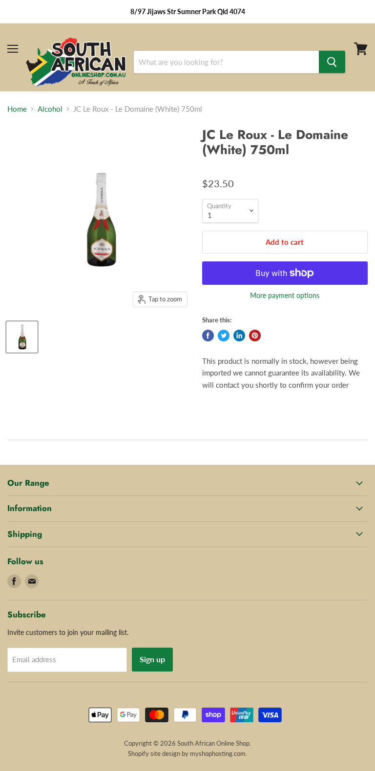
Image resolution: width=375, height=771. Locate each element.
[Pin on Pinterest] (255, 335)
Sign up (152, 659)
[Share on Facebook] (208, 335)
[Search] (332, 62)
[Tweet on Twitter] (223, 335)
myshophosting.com (218, 753)
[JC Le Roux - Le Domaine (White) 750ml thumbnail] (22, 337)
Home (17, 109)
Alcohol (50, 109)
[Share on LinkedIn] (239, 335)
